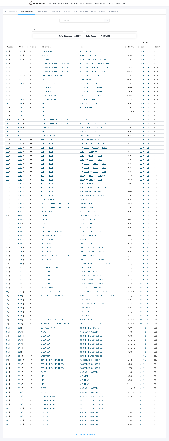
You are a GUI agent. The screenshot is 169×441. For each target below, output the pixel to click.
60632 (20, 220)
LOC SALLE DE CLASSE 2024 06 (91, 276)
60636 (20, 99)
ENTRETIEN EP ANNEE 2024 (89, 75)
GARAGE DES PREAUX (48, 240)
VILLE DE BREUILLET (48, 216)
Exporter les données (85, 434)
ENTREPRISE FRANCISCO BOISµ (52, 236)
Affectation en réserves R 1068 (90, 324)
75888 (20, 127)
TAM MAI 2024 (85, 308)
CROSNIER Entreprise (48, 83)
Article (21, 47)
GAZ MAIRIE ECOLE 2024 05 (89, 244)
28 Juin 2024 (144, 51)
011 (7, 51)
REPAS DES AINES (86, 268)
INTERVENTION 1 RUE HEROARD (91, 87)
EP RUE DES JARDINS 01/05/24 (91, 179)
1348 (20, 296)
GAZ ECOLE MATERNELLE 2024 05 (92, 248)
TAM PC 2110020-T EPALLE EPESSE (92, 304)
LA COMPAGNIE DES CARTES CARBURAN (55, 204)
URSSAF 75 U (45, 336)
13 (7, 296)
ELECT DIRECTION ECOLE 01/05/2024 (93, 143)
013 (7, 111)
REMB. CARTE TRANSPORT (89, 103)
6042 (20, 139)
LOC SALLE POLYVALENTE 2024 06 (92, 280)
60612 (20, 143)
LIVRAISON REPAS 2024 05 (89, 139)
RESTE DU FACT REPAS (88, 131)
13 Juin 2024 (144, 139)
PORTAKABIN (45, 272)
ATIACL (43, 332)
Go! (107, 21)
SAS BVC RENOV (47, 51)
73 (7, 123)
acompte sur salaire (86, 107)
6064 (20, 224)
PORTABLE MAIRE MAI (87, 212)
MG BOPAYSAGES (47, 55)
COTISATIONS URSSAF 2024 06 (91, 336)
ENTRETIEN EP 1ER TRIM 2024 (90, 232)
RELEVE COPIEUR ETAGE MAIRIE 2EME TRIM (95, 67)
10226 (20, 300)
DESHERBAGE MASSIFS (88, 55)
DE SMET (44, 79)
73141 (20, 119)
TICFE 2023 (84, 119)
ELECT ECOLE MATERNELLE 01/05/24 (93, 171)
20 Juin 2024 (144, 111)
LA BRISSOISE (46, 59)
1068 (20, 324)
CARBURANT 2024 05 (87, 256)
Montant (131, 47)
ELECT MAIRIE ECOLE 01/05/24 (91, 159)
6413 (20, 107)
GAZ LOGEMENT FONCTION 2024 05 (92, 252)
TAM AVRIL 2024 (85, 312)
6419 (20, 111)
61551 (20, 83)
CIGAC (43, 111)
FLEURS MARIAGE (86, 79)
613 (19, 272)
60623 (20, 59)
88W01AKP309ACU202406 (89, 332)
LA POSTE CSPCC (47, 288)
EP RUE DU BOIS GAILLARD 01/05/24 (92, 155)
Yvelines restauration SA (49, 139)
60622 (20, 204)
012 (7, 107)
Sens (32, 47)
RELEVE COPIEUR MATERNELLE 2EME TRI (94, 71)
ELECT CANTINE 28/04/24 (89, 183)
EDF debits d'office (47, 143)
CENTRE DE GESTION (48, 95)
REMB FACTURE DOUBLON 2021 (91, 127)
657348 (20, 216)
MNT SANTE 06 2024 (87, 376)
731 (7, 119)
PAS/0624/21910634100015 (90, 360)
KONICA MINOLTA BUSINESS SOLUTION (55, 63)
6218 (20, 356)
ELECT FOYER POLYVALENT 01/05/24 (93, 167)
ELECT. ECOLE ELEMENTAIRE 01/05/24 (93, 147)
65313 (20, 424)
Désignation (46, 47)
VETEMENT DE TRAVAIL (88, 99)
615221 (20, 51)
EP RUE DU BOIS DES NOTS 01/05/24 (93, 175)
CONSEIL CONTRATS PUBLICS (90, 95)
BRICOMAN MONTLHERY (49, 99)
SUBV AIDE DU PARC (87, 320)
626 (19, 212)
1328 (20, 320)
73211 (20, 123)
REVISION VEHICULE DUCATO (90, 240)
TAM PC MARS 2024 (87, 300)
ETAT (42, 300)
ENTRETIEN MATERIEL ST (89, 83)
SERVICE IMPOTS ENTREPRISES (52, 360)
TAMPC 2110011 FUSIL (88, 316)
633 (19, 328)
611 (19, 63)
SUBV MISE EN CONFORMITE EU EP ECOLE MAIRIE (97, 296)
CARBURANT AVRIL (86, 208)
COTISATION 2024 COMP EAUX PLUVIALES (95, 264)
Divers (43, 103)
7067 (20, 131)
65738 (20, 264)
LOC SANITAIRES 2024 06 (89, 272)
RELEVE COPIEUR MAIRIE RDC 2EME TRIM (94, 63)
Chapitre (10, 47)
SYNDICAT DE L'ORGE (48, 264)
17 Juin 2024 (144, 135)
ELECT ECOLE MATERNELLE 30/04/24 (93, 188)
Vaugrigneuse (39, 3)
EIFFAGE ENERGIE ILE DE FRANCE (53, 75)
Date (142, 47)
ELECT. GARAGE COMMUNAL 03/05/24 (93, 196)
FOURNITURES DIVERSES (89, 220)
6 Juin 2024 (144, 328)
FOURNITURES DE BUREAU (89, 224)
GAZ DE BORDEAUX (48, 244)
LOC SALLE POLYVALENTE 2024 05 (92, 284)
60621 (20, 244)
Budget (157, 47)
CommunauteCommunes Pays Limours (54, 119)
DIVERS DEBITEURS (48, 135)
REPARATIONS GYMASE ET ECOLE (91, 51)
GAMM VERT (45, 127)
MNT (42, 376)
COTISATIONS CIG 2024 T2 (89, 328)
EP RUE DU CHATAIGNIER (88, 151)
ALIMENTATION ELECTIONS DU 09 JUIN (93, 59)
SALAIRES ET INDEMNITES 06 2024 (92, 396)
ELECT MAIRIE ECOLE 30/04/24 (91, 192)
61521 (20, 55)
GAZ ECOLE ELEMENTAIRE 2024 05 (92, 260)
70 (7, 131)
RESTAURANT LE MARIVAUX (51, 268)
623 (19, 79)
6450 (20, 332)
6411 (20, 348)
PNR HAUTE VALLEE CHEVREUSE (52, 320)
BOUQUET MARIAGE (87, 228)
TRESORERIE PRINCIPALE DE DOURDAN (55, 324)
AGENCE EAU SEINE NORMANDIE (52, 296)
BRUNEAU (44, 224)
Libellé (83, 47)
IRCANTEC (44, 412)
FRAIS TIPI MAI (85, 200)
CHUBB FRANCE (46, 87)
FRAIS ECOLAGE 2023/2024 (89, 216)
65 (7, 103)
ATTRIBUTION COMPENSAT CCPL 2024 (93, 123)
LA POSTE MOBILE (47, 212)
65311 (20, 336)
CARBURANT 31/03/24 (87, 204)
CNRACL (44, 388)
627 (19, 200)
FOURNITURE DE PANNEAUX (89, 236)
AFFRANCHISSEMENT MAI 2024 (91, 288)
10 (7, 300)
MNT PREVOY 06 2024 (87, 380)
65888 (20, 103)
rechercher (146, 42)
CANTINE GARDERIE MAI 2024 (90, 135)
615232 (20, 75)
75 (7, 127)
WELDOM (44, 220)
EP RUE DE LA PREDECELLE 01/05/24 (93, 163)
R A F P (43, 372)
